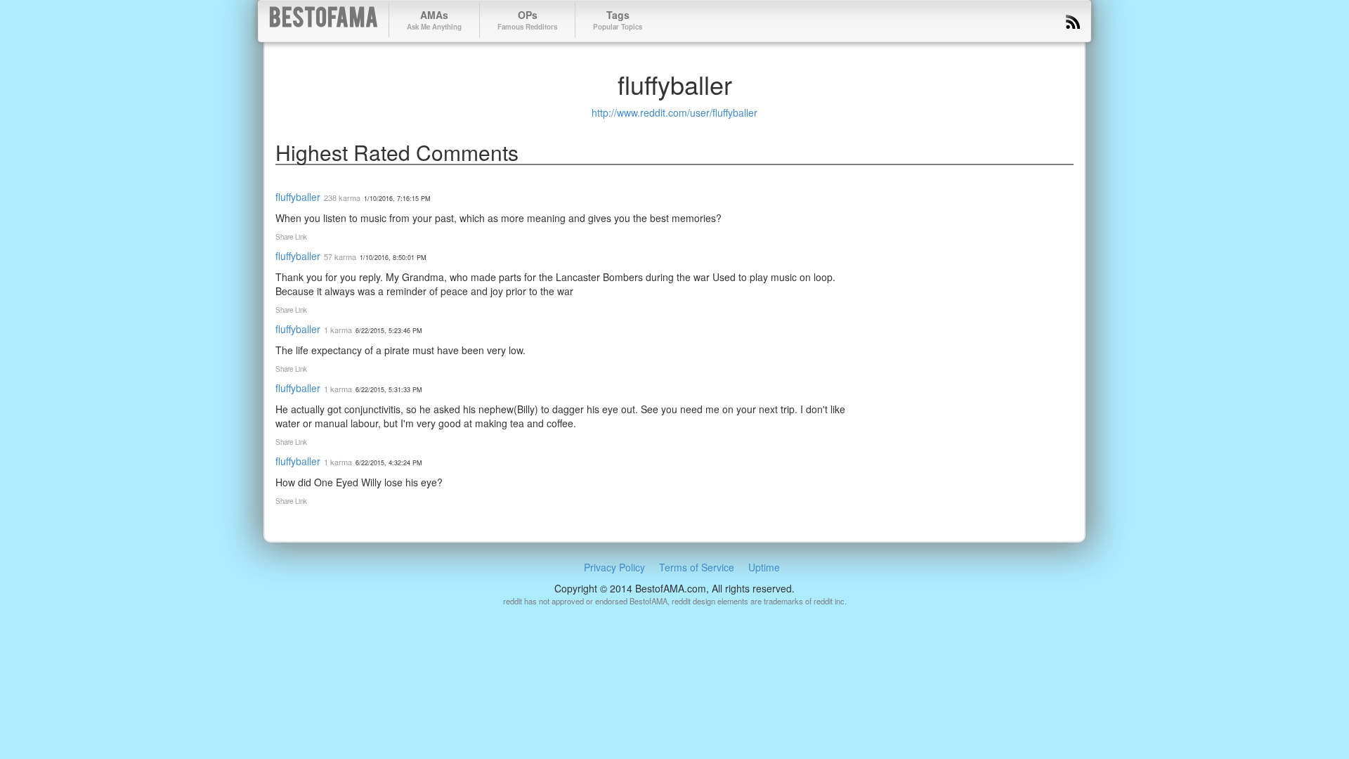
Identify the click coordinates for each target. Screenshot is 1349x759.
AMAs (434, 20)
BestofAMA (323, 20)
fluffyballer (297, 197)
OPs (527, 20)
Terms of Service (696, 567)
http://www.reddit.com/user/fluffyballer (674, 112)
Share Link (291, 237)
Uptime (764, 567)
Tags (617, 20)
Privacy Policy (614, 567)
